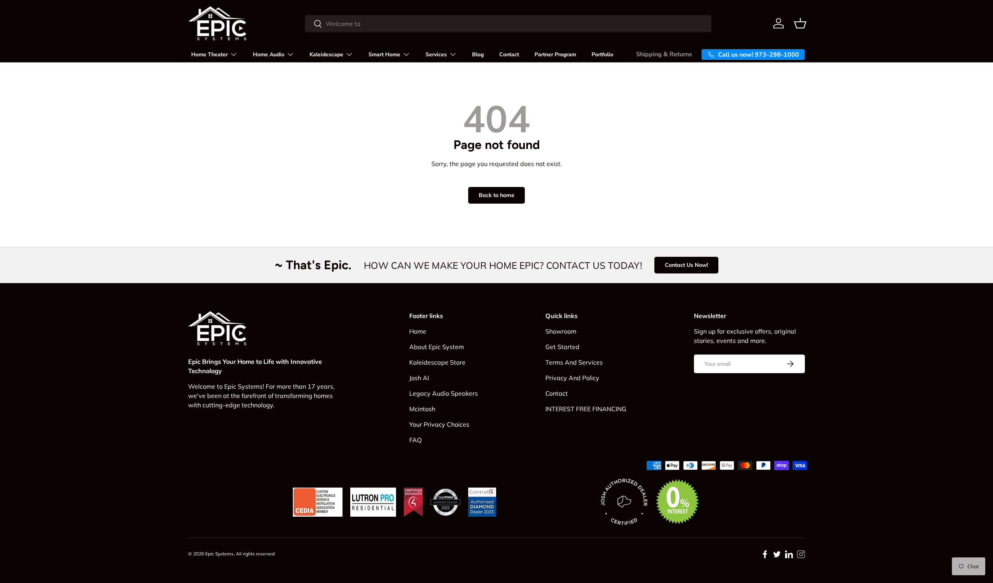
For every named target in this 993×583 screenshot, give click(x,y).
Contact (509, 54)
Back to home (496, 195)
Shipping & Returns (664, 54)
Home (417, 331)
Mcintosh (422, 409)
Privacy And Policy (572, 378)
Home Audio (268, 54)
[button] (800, 23)
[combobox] (508, 23)
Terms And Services (574, 362)
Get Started (562, 347)
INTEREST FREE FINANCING (585, 409)
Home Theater (209, 54)
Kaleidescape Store (437, 362)
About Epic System (436, 347)
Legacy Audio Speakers (443, 393)
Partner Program (555, 54)
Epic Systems (219, 554)
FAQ (415, 440)
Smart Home (384, 54)
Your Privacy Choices (439, 424)
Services (436, 54)
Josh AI (419, 378)
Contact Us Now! (686, 264)
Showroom (560, 331)
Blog (478, 54)
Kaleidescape (326, 54)
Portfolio (602, 54)
